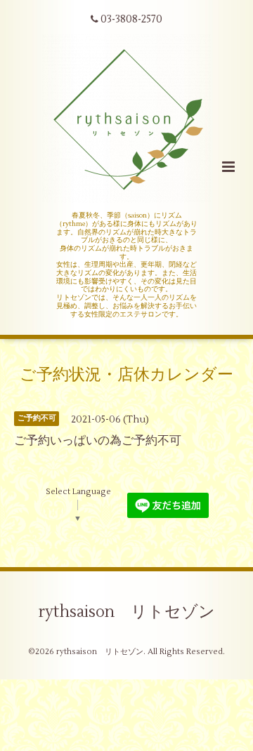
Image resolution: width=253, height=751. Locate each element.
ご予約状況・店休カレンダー (126, 375)
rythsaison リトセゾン (127, 612)
